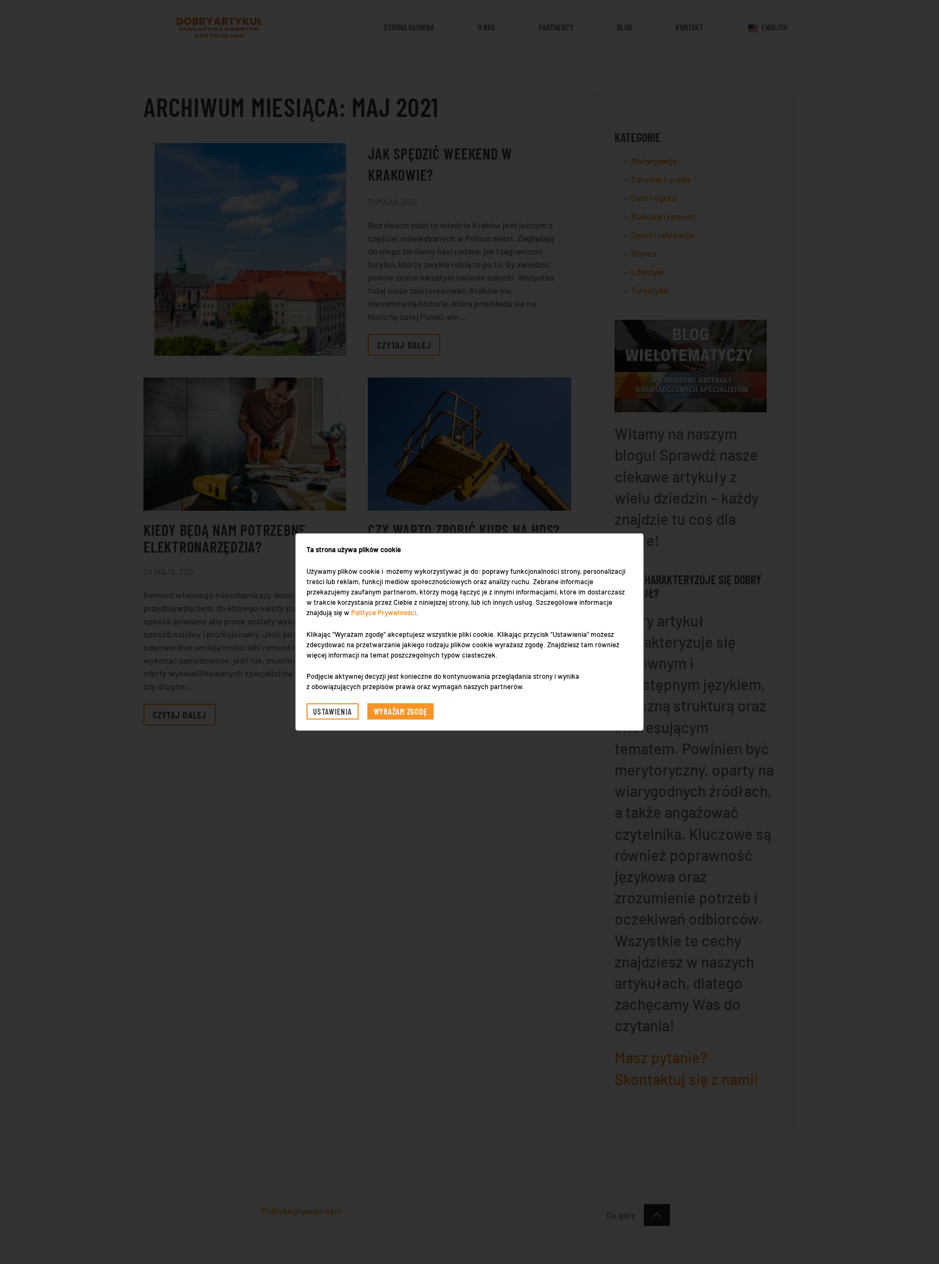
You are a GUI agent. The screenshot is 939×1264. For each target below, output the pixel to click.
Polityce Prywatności (383, 612)
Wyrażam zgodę (401, 711)
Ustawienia (332, 711)
